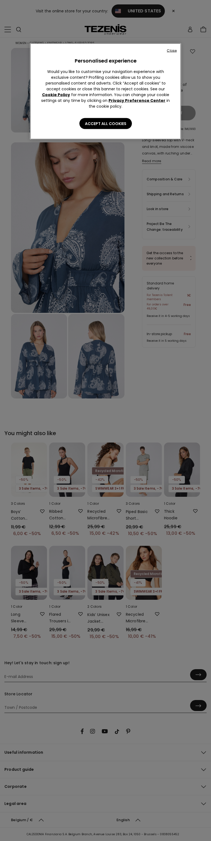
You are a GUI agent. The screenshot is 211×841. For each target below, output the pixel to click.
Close (172, 50)
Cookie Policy (56, 94)
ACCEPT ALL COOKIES (105, 123)
